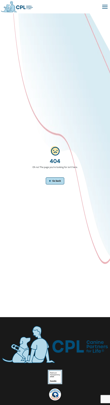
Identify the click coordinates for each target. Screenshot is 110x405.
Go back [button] (56, 180)
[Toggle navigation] (105, 7)
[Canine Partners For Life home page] (17, 6)
